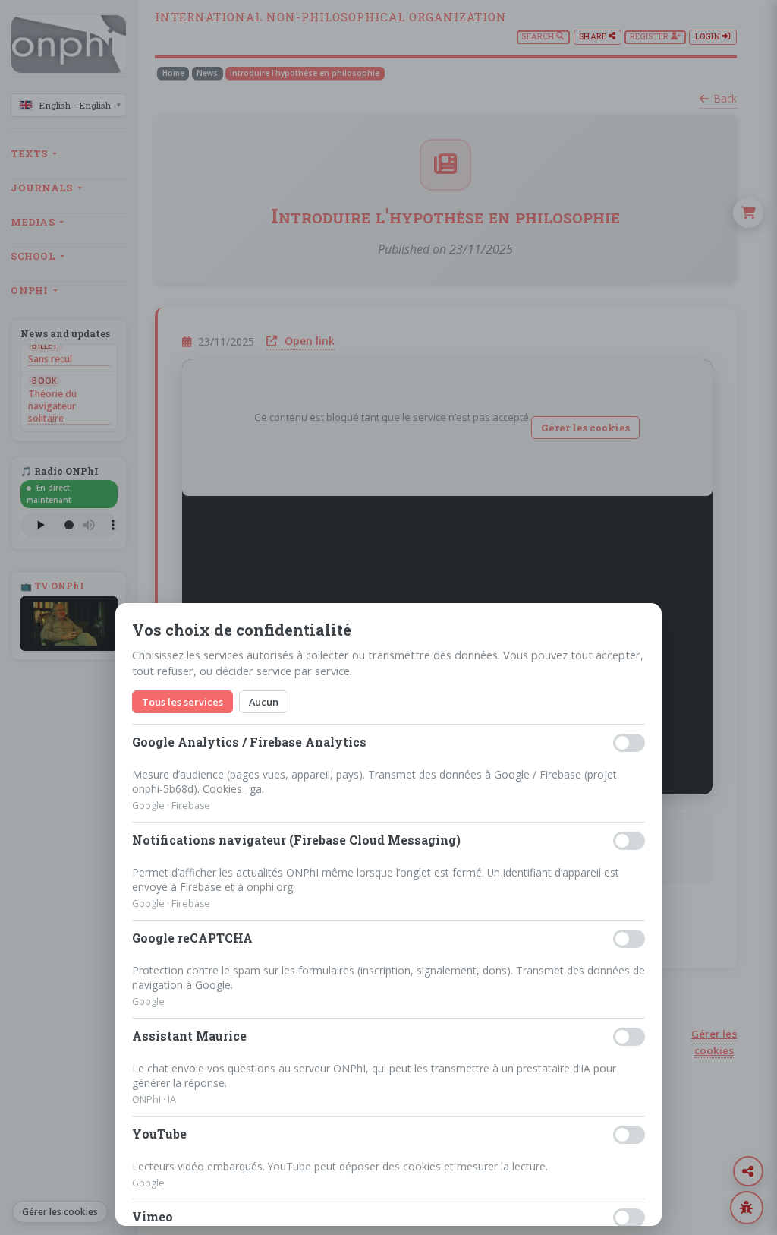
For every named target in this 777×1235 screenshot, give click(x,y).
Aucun (263, 702)
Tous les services (182, 702)
